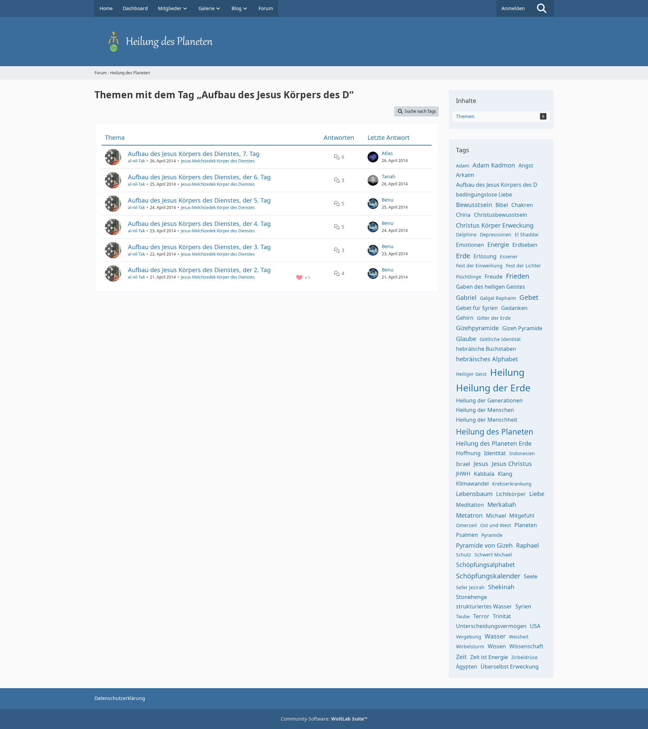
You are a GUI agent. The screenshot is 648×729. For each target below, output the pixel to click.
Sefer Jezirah (470, 587)
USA (535, 626)
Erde (463, 255)
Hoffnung (468, 453)
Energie (498, 244)
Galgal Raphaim (498, 298)
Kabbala (484, 473)
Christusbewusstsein (500, 214)
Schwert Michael (493, 554)
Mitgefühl (521, 515)
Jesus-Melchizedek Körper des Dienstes (218, 161)
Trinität (502, 616)
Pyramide (492, 535)
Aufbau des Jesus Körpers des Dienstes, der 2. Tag (199, 270)
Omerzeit (466, 525)
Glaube (466, 339)
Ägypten (466, 666)
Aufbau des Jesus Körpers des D (496, 184)
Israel (463, 464)
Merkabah (501, 504)
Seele (530, 576)
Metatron (469, 515)
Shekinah (501, 587)
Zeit (461, 657)
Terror (481, 616)
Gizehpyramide (477, 328)
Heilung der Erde (493, 387)
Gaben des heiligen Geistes (490, 286)
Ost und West (495, 525)
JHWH (463, 473)
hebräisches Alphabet (487, 359)
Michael (496, 515)
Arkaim (465, 175)
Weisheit (519, 636)
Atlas (387, 153)
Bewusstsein (474, 205)
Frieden (517, 276)
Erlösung (485, 256)
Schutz (463, 554)
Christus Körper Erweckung (495, 225)
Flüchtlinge (468, 277)
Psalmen (467, 535)
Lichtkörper (511, 494)
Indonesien (522, 453)
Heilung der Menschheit (486, 419)
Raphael (527, 545)
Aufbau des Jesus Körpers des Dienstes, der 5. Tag (199, 200)
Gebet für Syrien (477, 308)
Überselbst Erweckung (510, 666)
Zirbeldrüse (524, 657)
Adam (462, 165)
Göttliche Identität (500, 339)
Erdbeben (524, 245)
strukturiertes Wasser (484, 606)
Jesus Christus (512, 464)
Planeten (525, 525)
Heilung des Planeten (494, 431)
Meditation (470, 505)
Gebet (528, 297)
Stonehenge (471, 597)
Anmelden (513, 8)
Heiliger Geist (471, 374)
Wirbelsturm (470, 646)
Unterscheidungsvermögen (491, 626)
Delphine (466, 234)
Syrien (523, 606)
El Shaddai (527, 234)
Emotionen (470, 245)
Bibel (501, 205)
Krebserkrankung (512, 483)
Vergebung (468, 636)
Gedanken (514, 308)
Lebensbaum (474, 494)
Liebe (536, 494)
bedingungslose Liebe (484, 194)
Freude (494, 276)
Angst (525, 165)
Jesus (481, 464)
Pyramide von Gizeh (484, 545)
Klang (505, 473)
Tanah (389, 176)
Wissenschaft (526, 646)
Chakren (522, 205)
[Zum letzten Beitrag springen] (373, 157)
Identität (495, 453)
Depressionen (495, 234)
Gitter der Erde (494, 318)
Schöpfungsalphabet (485, 565)
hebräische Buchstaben (486, 349)
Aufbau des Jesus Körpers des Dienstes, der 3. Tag (199, 247)
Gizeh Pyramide (522, 328)
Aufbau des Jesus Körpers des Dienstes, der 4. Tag (199, 223)
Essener (509, 256)
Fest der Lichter (523, 265)
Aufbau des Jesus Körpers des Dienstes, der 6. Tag (199, 177)
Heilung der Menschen (485, 410)
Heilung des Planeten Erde (494, 443)
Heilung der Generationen (489, 400)
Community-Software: (324, 718)
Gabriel (466, 297)
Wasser (495, 636)
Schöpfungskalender (488, 575)
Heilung (507, 372)
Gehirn (465, 317)
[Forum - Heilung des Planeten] (324, 41)
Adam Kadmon (494, 165)
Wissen (497, 646)
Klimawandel (472, 483)
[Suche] (542, 8)
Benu (388, 200)
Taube (463, 616)
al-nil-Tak (136, 161)
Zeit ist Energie (489, 657)
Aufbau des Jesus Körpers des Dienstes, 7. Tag (194, 154)
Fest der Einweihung (479, 265)
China (463, 214)
